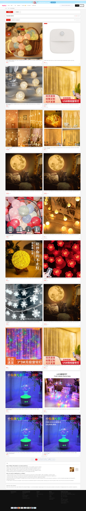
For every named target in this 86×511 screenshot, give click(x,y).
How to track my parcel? (64, 495)
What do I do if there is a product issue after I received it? (68, 494)
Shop (8, 8)
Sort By (8, 20)
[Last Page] (54, 460)
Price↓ (18, 20)
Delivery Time (51, 494)
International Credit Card (40, 494)
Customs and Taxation (52, 498)
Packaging (50, 496)
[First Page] (32, 460)
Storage (62, 498)
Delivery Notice (51, 499)
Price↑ (13, 20)
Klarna (37, 496)
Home (6, 8)
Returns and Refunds (24, 496)
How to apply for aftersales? (64, 499)
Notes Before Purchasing (25, 495)
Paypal (37, 495)
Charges (50, 495)
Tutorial (23, 494)
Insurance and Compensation (64, 500)
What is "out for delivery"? (64, 496)
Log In (77, 5)
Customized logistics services (26, 498)
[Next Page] (52, 460)
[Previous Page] (34, 460)
